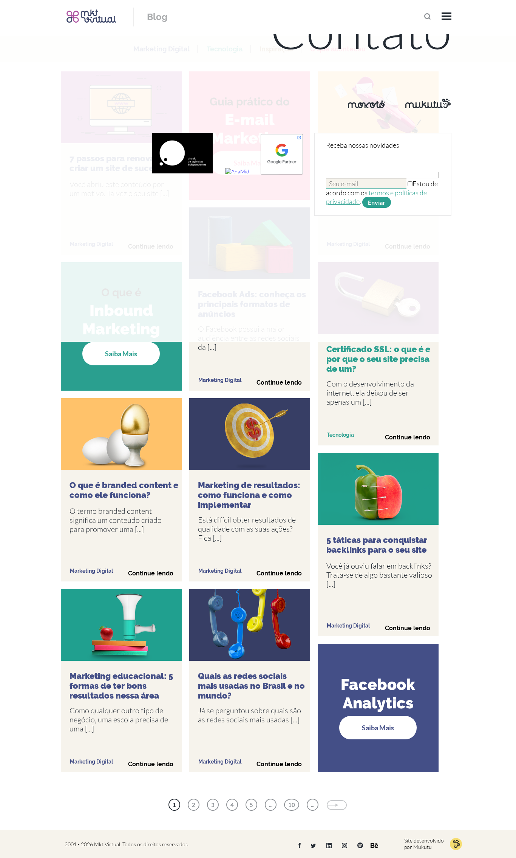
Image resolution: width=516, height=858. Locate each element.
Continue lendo (279, 382)
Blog (157, 16)
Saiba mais (121, 353)
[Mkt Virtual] (91, 16)
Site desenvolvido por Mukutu (424, 843)
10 (291, 804)
